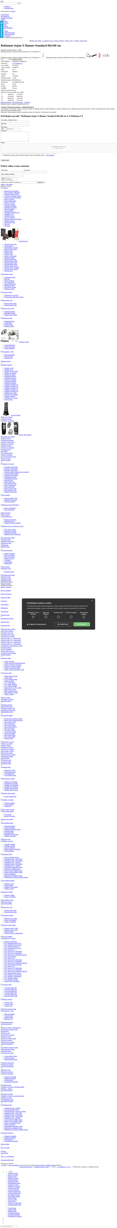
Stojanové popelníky (10, 1077)
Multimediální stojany (7, 712)
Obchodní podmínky (7, 18)
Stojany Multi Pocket (8, 442)
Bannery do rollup (9, 816)
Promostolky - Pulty (8, 351)
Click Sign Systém (9, 730)
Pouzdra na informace (10, 941)
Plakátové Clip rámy (8, 464)
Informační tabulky (7, 756)
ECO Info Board (9, 282)
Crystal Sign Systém (10, 732)
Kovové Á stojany (9, 204)
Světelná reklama (6, 655)
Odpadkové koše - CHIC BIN (13, 859)
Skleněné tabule (9, 831)
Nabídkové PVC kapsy (11, 398)
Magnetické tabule (9, 826)
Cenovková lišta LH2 (10, 989)
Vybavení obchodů (6, 1024)
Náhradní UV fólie (9, 770)
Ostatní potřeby (8, 885)
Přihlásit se (7, 6)
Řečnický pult (8, 251)
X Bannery (27, 102)
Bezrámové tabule (9, 257)
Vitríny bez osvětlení (10, 920)
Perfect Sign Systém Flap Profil (13, 720)
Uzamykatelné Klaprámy (11, 473)
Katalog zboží (12, 1210)
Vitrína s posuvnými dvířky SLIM (14, 669)
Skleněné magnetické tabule (12, 829)
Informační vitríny (6, 701)
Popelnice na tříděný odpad (12, 869)
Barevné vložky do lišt (10, 996)
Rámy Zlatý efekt (9, 487)
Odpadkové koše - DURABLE (13, 864)
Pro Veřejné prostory (7, 1090)
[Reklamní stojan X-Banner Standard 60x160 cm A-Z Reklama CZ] (20, 52)
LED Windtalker (7, 649)
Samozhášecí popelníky (11, 1082)
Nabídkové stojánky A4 (11, 384)
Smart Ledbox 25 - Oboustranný (11, 640)
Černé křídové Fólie (10, 775)
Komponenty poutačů (8, 778)
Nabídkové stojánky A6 (11, 388)
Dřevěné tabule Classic (11, 261)
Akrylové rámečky (9, 501)
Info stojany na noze (10, 287)
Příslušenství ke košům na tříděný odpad (16, 877)
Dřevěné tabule (23, 241)
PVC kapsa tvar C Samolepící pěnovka (15, 955)
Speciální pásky (6, 1051)
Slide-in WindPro (9, 209)
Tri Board (7, 226)
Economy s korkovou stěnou (12, 666)
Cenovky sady (8, 1002)
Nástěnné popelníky (10, 1078)
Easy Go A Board (9, 217)
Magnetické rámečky (10, 533)
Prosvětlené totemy (9, 313)
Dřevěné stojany (7, 446)
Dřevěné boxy (8, 271)
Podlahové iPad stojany (9, 710)
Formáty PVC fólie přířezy (12, 981)
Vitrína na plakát (9, 681)
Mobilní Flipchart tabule (11, 834)
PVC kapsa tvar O (9, 958)
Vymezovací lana (9, 1058)
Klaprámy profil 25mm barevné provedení (16, 472)
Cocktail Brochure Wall (9, 456)
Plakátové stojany (9, 221)
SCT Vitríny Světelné (10, 686)
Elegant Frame (8, 480)
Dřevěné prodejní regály (9, 1009)
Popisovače (7, 806)
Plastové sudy (6, 1033)
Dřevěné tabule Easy (10, 259)
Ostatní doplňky (9, 804)
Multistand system (9, 285)
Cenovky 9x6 (8, 1006)
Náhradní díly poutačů (8, 793)
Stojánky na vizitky (10, 374)
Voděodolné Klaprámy (10, 478)
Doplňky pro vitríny (8, 699)
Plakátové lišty (8, 252)
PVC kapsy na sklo (10, 529)
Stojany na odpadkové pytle (12, 1123)
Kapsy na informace (10, 508)
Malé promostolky (9, 355)
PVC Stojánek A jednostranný (13, 974)
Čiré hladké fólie (9, 773)
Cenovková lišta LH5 (10, 994)
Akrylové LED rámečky (9, 653)
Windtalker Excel (9, 216)
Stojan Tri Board (9, 280)
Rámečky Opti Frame (10, 492)
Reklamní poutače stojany (41, 1167)
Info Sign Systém (9, 728)
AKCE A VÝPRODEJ (7, 1156)
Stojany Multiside (7, 455)
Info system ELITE (10, 725)
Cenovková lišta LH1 (10, 988)
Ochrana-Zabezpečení (7, 1066)
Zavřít (10, 1171)
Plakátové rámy (5, 547)
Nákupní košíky (9, 931)
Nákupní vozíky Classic (11, 928)
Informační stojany (7, 274)
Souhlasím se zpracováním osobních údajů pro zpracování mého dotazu (24, 155)
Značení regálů (8, 738)
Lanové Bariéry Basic (10, 1056)
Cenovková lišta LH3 (10, 991)
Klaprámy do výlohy (10, 531)
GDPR (3, 19)
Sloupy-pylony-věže (8, 308)
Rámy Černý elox (9, 482)
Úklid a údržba (5, 1144)
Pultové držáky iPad (6, 706)
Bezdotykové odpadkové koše (13, 875)
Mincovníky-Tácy (7, 300)
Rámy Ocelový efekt (10, 488)
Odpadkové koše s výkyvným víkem (15, 1111)
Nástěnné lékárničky (8, 1063)
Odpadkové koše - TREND (12, 865)
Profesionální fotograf (26, 1167)
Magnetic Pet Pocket (10, 519)
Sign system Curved (10, 722)
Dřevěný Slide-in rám (10, 249)
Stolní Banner (8, 562)
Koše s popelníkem (9, 874)
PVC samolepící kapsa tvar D (12, 945)
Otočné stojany (6, 438)
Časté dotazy (4, 26)
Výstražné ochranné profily (10, 1029)
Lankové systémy (7, 292)
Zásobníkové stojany (10, 378)
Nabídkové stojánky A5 (11, 386)
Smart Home (4, 1153)
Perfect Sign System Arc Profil (13, 718)
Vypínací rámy (6, 539)
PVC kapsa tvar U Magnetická (13, 968)
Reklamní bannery (6, 102)
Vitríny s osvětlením (10, 922)
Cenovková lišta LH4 (10, 992)
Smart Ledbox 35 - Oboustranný (11, 644)
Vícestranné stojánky (10, 381)
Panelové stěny (8, 324)
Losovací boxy (8, 399)
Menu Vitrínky (6, 697)
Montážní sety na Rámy (11, 787)
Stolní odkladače (9, 851)
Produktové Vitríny (7, 915)
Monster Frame (6, 568)
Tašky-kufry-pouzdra (8, 809)
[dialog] (58, 614)
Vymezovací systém (8, 1053)
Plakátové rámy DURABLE (10, 505)
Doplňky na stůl (9, 884)
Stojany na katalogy (8, 444)
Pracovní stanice (7, 902)
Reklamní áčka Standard (11, 191)
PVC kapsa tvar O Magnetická (13, 960)
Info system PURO (9, 735)
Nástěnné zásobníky (10, 376)
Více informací (50, 155)
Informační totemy (9, 311)
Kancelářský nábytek (7, 1101)
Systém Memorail (9, 348)
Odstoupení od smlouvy (15, 1216)
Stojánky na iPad (7, 705)
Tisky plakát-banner (8, 811)
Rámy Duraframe (9, 510)
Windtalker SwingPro (10, 207)
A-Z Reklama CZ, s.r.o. (63, 1167)
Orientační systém (6, 763)
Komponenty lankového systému (13, 297)
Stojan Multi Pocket (10, 284)
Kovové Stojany (16, 415)
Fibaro (4, 1151)
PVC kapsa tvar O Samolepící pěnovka (15, 963)
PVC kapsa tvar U (9, 966)
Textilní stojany (6, 449)
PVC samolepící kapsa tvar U (12, 948)
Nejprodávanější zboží (7, 1160)
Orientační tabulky (7, 715)
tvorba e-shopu (40, 1165)
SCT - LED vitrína (9, 683)
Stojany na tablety (7, 743)
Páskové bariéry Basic (10, 1059)
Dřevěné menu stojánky (11, 269)
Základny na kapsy (9, 396)
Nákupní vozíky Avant (10, 930)
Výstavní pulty (8, 356)
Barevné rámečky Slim (11, 498)
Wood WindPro (8, 211)
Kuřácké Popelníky (7, 1073)
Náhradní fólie (6, 767)
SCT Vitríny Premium (10, 684)
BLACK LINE (5, 1147)
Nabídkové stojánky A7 (11, 389)
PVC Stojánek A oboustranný (12, 976)
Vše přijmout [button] (82, 624)
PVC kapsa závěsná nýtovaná (13, 965)
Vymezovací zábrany (8, 749)
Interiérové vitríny (6, 658)
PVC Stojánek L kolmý (11, 979)
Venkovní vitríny (7, 673)
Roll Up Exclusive (9, 557)
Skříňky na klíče (9, 889)
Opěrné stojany (8, 246)
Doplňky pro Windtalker (11, 785)
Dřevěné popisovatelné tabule (12, 219)
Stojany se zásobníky (8, 447)
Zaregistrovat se (9, 8)
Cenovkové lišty (7, 984)
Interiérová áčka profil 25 (11, 194)
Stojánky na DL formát (11, 371)
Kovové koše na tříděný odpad (13, 870)
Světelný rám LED (7, 633)
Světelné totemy (6, 647)
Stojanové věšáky (9, 895)
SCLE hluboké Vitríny (10, 679)
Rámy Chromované (10, 485)
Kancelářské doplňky (8, 880)
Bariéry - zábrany (7, 1089)
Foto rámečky (6, 495)
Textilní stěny (8, 323)
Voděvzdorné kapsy (10, 772)
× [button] (92, 600)
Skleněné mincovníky (10, 305)
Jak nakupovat (5, 16)
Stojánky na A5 (8, 370)
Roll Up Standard (9, 555)
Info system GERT (9, 737)
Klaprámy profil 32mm (11, 475)
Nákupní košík (12, 1211)
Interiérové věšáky (7, 892)
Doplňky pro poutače (7, 819)
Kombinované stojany (8, 436)
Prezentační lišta (9, 833)
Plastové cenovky (7, 999)
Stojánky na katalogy (10, 373)
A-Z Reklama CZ (17, 63)
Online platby (5, 23)
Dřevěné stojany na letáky (11, 267)
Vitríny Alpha (8, 678)
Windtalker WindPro (10, 206)
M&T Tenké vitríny (10, 689)
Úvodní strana (5, 14)
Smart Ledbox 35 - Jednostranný (11, 642)
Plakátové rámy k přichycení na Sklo (12, 526)
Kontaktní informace (7, 28)
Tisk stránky (9, 184)
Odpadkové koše (7, 854)
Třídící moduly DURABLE (12, 849)
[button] (36, 624)
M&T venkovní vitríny (11, 691)
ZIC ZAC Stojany (7, 417)
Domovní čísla (5, 758)
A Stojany (5, 188)
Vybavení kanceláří (6, 903)
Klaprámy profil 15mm (11, 467)
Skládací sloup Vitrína (10, 315)
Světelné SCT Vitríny (8, 636)
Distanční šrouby (6, 513)
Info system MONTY (10, 727)
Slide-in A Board (9, 199)
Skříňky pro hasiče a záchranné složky (13, 1087)
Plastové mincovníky (10, 303)
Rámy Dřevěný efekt (10, 483)
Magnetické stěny (9, 321)
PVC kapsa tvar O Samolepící (13, 961)
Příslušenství (8, 563)
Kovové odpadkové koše (11, 857)
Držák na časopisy (9, 347)
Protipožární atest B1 (10, 477)
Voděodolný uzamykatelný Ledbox (12, 646)
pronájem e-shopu (51, 1165)
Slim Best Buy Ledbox (8, 629)
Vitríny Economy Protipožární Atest (14, 663)
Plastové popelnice (7, 1072)
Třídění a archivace (7, 841)
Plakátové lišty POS (8, 541)
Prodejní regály (8, 254)
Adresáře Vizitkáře (9, 844)
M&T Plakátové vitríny (11, 692)
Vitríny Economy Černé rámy (12, 664)
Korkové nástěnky (9, 828)
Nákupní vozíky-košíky (9, 925)
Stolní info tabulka (9, 733)
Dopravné (3, 24)
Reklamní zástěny (7, 318)
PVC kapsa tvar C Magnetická (13, 951)
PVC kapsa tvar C (9, 950)
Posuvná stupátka (7, 936)
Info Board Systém (9, 222)
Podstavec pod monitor (11, 887)
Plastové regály (6, 1036)
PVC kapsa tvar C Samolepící (13, 953)
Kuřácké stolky (8, 1080)
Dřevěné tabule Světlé (10, 264)
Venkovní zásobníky (10, 379)
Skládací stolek (8, 1017)
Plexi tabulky (6, 514)
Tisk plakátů (7, 814)
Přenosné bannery (18, 102)
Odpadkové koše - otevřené (12, 862)
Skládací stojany (7, 419)
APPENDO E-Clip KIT (11, 295)
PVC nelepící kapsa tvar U (12, 946)
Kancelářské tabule (7, 823)
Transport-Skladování (7, 1044)
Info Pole (7, 224)
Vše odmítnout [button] (63, 624)
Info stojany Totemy (8, 751)
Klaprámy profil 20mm (11, 468)
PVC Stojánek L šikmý (11, 978)
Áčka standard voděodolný (12, 192)
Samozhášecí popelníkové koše (13, 867)
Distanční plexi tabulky (9, 755)
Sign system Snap (9, 723)
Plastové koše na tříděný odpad (13, 872)
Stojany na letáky (6, 460)
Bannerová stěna (9, 326)
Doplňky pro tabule (7, 800)
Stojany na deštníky (10, 897)
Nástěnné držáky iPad (8, 708)
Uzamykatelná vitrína (8, 537)
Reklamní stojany (6, 361)
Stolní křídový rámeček (11, 247)
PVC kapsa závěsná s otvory (12, 973)
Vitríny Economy (9, 661)
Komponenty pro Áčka (11, 783)
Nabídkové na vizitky (10, 393)
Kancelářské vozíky (8, 900)
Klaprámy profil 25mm (11, 470)
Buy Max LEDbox (7, 631)
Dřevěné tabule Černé (10, 262)
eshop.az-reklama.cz (14, 1165)
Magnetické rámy (7, 516)
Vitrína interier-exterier (10, 676)
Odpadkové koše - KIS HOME (13, 861)
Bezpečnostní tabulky (8, 1049)
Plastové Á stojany (9, 202)
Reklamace (4, 21)
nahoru (3, 184)
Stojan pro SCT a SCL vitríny (13, 688)
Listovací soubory (9, 847)
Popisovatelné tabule (10, 201)
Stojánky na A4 (8, 368)
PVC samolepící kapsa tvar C (12, 943)
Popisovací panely (9, 803)
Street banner (6, 567)
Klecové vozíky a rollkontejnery (13, 933)
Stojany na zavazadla (10, 256)
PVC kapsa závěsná (10, 956)
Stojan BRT (4, 451)
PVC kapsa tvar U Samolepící (13, 969)
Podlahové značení (7, 747)
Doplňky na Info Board (11, 788)
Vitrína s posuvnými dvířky (12, 668)
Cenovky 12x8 (8, 1004)
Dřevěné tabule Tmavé (11, 266)
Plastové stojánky (7, 365)
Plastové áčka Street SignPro (12, 197)
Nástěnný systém (24, 342)
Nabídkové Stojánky (10, 383)
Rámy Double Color (10, 490)
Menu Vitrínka (6, 745)
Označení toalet (6, 760)
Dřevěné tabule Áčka (10, 244)
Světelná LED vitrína (8, 634)
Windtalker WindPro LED (11, 212)
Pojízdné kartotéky (9, 846)
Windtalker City (9, 214)
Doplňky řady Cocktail (11, 790)
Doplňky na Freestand (10, 782)
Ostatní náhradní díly (10, 796)
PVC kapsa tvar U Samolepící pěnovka (15, 971)
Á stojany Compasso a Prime (12, 196)
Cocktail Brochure (9, 345)
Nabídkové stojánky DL (11, 391)
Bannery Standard (9, 553)
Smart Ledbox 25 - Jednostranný (11, 638)
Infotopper (5, 545)
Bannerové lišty (6, 543)
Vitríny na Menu (9, 694)
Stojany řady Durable (25, 435)
